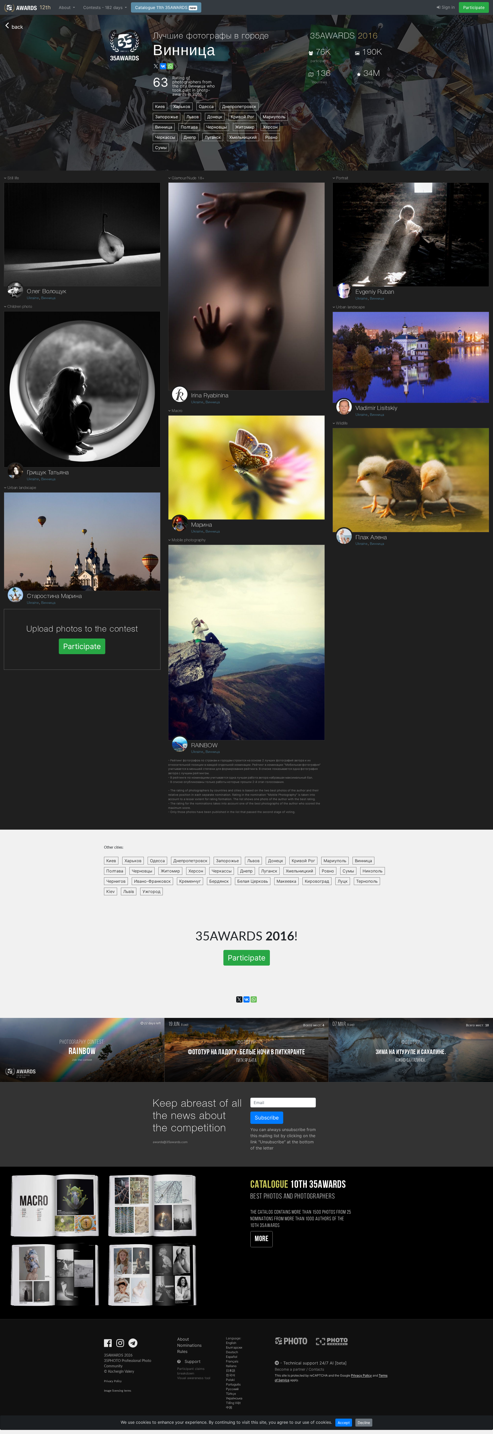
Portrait (342, 178)
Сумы (161, 147)
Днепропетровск (239, 106)
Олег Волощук (46, 291)
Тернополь (367, 881)
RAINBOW (204, 745)
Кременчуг (190, 881)
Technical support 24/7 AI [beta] (315, 1363)
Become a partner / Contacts (299, 1369)
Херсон (270, 127)
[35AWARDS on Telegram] (132, 1344)
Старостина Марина (54, 596)
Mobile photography (188, 540)
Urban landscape (21, 488)
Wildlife (342, 423)
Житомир (244, 127)
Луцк (343, 881)
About (183, 1339)
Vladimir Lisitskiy (376, 408)
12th (44, 7)
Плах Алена (371, 537)
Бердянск (219, 881)
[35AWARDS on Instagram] (120, 1344)
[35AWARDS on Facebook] (108, 1344)
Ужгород (151, 891)
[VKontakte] (163, 66)
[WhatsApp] (170, 66)
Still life (13, 178)
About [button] (65, 7)
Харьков (181, 106)
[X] (156, 66)
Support (193, 1361)
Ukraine (33, 298)
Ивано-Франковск (152, 881)
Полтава (189, 127)
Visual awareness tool (193, 1378)
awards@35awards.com (170, 1142)
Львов (192, 116)
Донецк (214, 116)
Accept (344, 1422)
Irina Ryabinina (210, 395)
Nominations (189, 1345)
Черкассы (165, 137)
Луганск (213, 137)
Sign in (447, 7)
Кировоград (317, 881)
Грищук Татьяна (48, 472)
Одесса (206, 106)
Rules (182, 1351)
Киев (160, 106)
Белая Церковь (252, 881)
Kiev (110, 891)
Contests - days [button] (103, 7)
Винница (163, 127)
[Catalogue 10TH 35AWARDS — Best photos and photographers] (102, 1239)
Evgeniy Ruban (375, 292)
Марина (201, 525)
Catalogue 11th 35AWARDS (165, 7)
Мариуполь (274, 116)
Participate (474, 7)
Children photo (19, 307)
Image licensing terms (117, 1390)
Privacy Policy (113, 1381)
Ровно (271, 137)
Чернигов (116, 881)
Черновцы (216, 127)
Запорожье (166, 116)
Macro (177, 411)
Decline (364, 1422)
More (261, 1239)
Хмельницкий (243, 137)
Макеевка (286, 881)
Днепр (190, 137)
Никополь (373, 870)
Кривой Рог (242, 116)
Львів (128, 891)
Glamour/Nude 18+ (188, 178)
